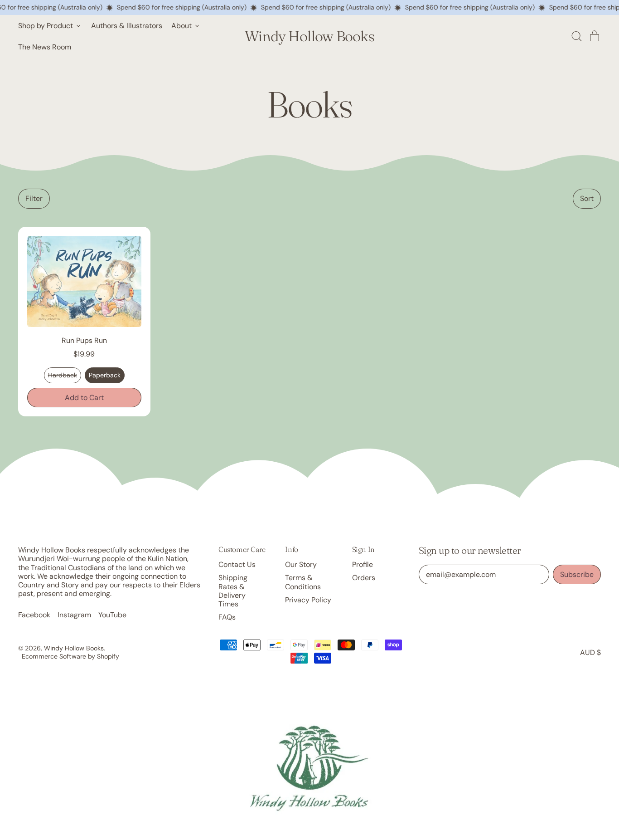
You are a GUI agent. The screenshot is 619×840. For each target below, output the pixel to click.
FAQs (227, 617)
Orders (363, 577)
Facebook (34, 614)
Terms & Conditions (303, 582)
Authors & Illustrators (126, 25)
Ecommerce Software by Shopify (70, 656)
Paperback (105, 375)
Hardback (62, 375)
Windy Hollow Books (309, 36)
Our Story (301, 564)
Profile (362, 564)
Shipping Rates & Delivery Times (232, 591)
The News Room (44, 47)
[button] (576, 36)
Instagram (74, 614)
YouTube (112, 614)
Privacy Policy (308, 600)
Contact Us (237, 564)
